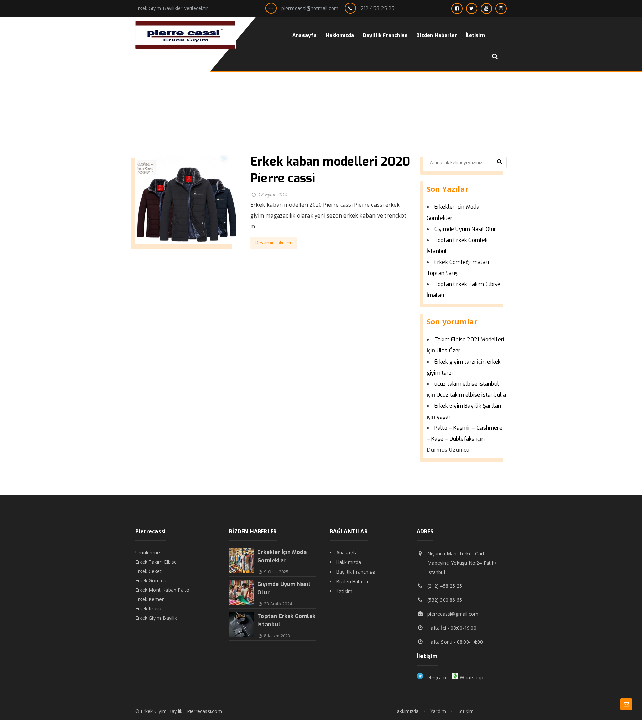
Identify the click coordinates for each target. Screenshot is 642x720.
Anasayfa (347, 553)
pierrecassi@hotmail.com (309, 8)
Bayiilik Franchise (356, 572)
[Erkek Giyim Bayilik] (185, 47)
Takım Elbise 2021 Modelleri (469, 339)
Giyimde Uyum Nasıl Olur (465, 229)
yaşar (444, 416)
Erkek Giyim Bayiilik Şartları (467, 405)
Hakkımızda (348, 562)
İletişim (344, 591)
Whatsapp (470, 678)
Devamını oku (270, 243)
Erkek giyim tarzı (454, 361)
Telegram (434, 678)
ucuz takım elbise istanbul (466, 383)
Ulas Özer (449, 350)
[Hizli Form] (626, 704)
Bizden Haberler (354, 582)
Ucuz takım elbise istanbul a (471, 394)
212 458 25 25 (378, 8)
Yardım (438, 711)
